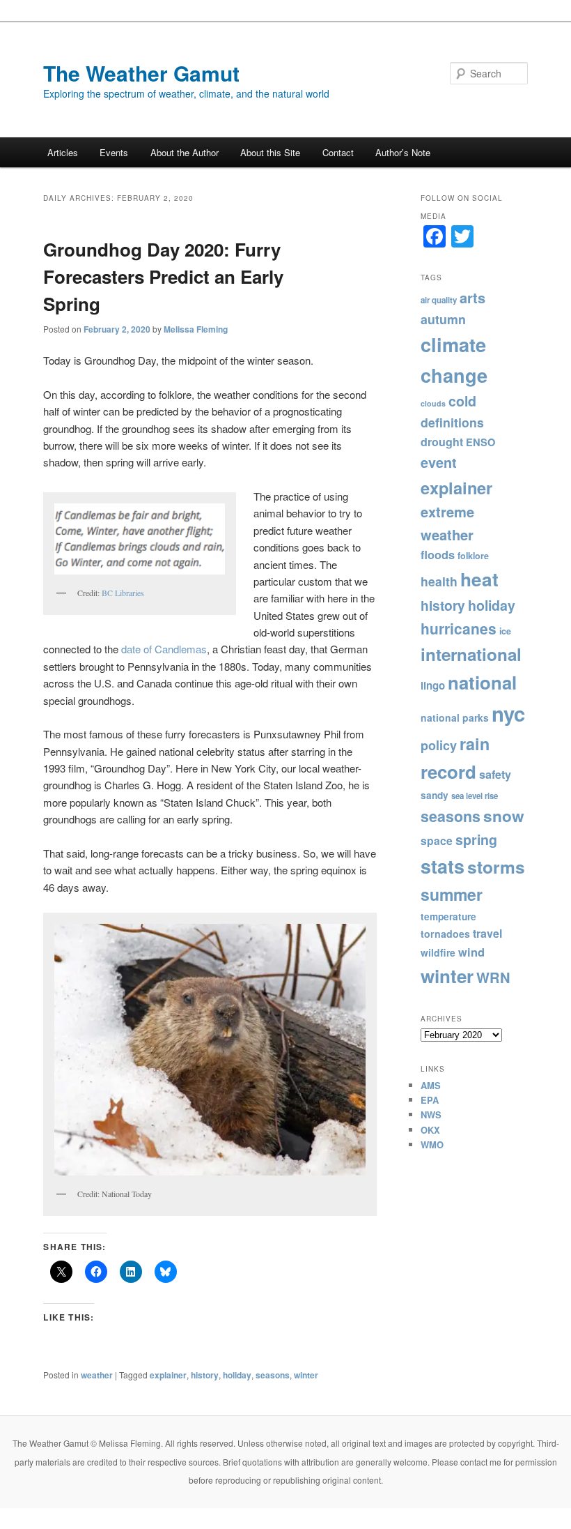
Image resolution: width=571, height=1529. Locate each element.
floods (438, 555)
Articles (62, 152)
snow (503, 816)
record (448, 771)
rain (475, 743)
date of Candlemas (164, 648)
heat (479, 579)
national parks (455, 717)
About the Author (184, 152)
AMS (431, 1085)
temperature (448, 916)
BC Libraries (122, 592)
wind (471, 951)
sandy (434, 795)
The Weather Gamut (141, 73)
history (205, 1375)
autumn (443, 319)
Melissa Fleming (196, 329)
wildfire (438, 952)
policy (439, 745)
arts (472, 297)
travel (487, 933)
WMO (432, 1144)
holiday (237, 1375)
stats (442, 866)
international (471, 654)
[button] (139, 539)
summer (452, 894)
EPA (430, 1099)
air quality (439, 300)
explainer (168, 1375)
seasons (273, 1375)
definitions (452, 422)
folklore (473, 555)
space (437, 840)
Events (114, 152)
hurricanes (458, 628)
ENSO (480, 442)
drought (442, 442)
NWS (431, 1114)
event (439, 462)
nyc (508, 713)
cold (462, 401)
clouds (433, 403)
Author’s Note (402, 152)
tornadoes (445, 934)
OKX (430, 1129)
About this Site (270, 152)
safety (495, 774)
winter (306, 1375)
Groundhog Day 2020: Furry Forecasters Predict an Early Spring (163, 276)
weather (97, 1375)
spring (476, 839)
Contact (338, 152)
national (482, 682)
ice (505, 631)
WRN (493, 977)
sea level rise (474, 796)
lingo (433, 685)
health (439, 581)
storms (496, 866)
